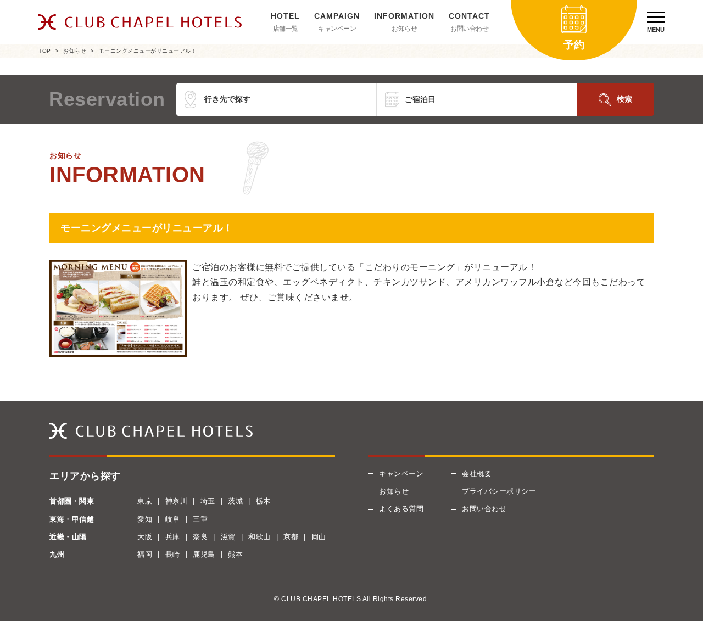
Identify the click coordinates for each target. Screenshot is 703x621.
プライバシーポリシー (499, 491)
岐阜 (172, 519)
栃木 (263, 501)
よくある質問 (401, 509)
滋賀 (228, 537)
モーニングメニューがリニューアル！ (148, 51)
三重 (200, 519)
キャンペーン (337, 28)
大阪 (144, 537)
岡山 (318, 537)
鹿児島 (204, 554)
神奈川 (176, 501)
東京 (144, 501)
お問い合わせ (469, 28)
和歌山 (259, 537)
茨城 (235, 501)
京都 (290, 537)
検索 (624, 98)
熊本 (235, 554)
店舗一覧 (285, 28)
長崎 (172, 554)
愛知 (144, 519)
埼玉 (207, 501)
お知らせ (404, 28)
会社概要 (477, 473)
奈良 (200, 537)
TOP (44, 51)
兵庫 (172, 537)
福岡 (144, 554)
